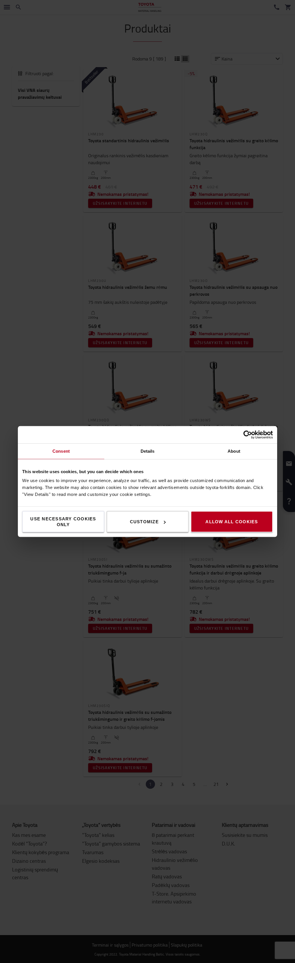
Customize (144, 521)
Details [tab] (148, 451)
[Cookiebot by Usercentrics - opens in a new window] (247, 435)
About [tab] (234, 451)
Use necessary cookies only (63, 521)
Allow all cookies (231, 521)
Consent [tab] (61, 451)
